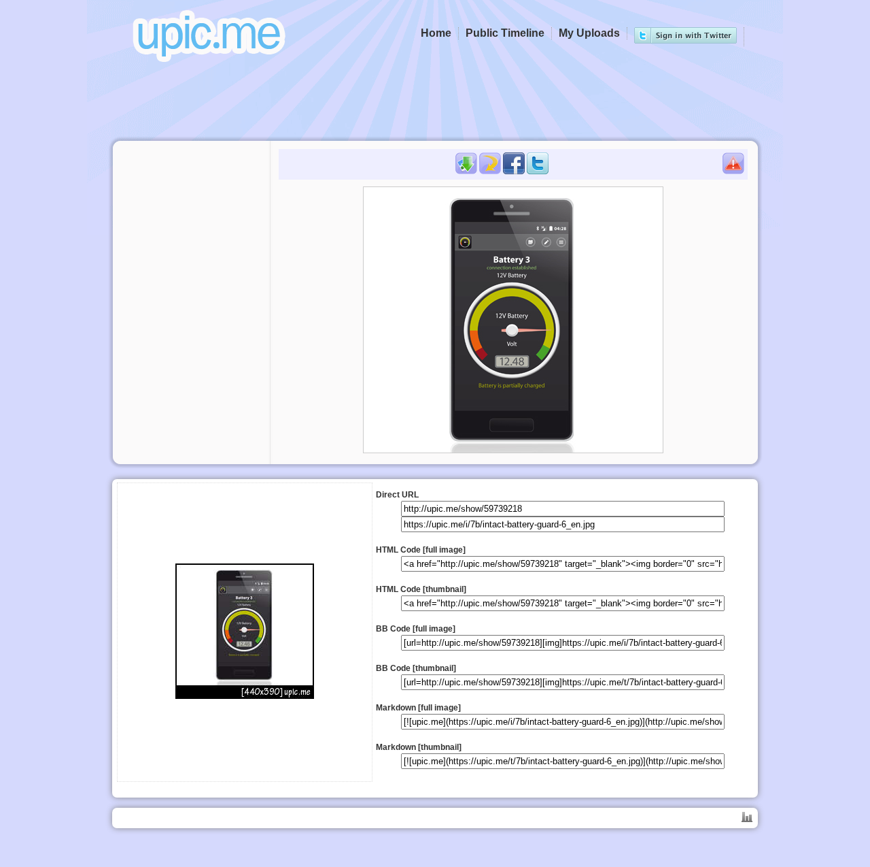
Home (436, 33)
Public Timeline (505, 33)
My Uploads (589, 33)
